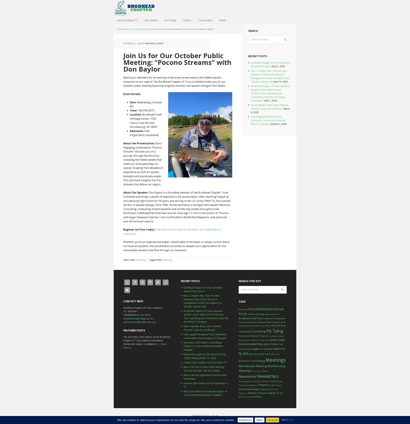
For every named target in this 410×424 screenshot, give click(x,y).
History (254, 340)
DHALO (268, 326)
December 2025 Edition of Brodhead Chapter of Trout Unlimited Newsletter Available (203, 346)
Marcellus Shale (256, 354)
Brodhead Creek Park (250, 318)
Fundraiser (273, 336)
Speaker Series (275, 385)
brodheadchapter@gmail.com (138, 318)
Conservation (250, 322)
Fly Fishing (259, 331)
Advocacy (243, 309)
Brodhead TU (134, 8)
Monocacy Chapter (260, 371)
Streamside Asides (249, 389)
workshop (257, 396)
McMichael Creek (272, 354)
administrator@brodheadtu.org (139, 322)
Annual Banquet (260, 309)
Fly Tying (274, 331)
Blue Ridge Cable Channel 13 (267, 314)
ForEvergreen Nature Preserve (253, 336)
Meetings (141, 259)
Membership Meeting (253, 366)
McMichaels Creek (247, 361)
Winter (241, 397)
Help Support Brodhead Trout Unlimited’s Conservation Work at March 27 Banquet (268, 120)
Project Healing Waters (248, 385)
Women (248, 397)
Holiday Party (263, 340)
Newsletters (268, 376)
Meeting (260, 360)
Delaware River (264, 322)
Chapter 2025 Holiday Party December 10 (205, 362)
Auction (251, 314)
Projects (263, 385)
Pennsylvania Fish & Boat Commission (254, 381)
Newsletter (248, 376)
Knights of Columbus (262, 348)
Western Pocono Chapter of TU (265, 393)
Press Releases (276, 381)
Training (264, 389)
